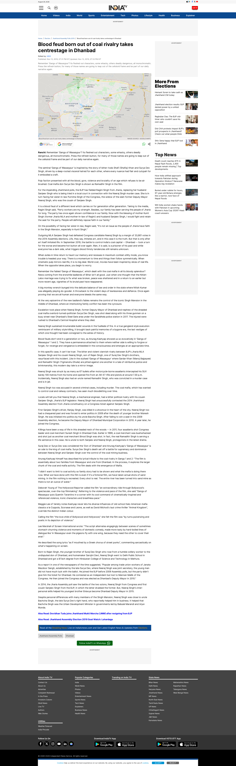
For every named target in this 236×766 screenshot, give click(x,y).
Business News (81, 710)
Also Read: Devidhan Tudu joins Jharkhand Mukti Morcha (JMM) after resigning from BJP (85, 613)
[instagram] (52, 743)
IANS (49, 56)
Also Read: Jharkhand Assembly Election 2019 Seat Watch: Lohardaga (75, 619)
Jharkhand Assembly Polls (50, 636)
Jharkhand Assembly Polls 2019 (63, 38)
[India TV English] (118, 8)
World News (80, 686)
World (79, 15)
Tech (123, 15)
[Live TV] (195, 8)
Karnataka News (155, 720)
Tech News (79, 703)
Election (47, 38)
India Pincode (43, 730)
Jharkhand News (155, 693)
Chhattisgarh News (156, 710)
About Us (41, 686)
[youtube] (59, 743)
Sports (91, 15)
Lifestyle (148, 15)
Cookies (60, 763)
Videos (56, 15)
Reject (173, 763)
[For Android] (166, 744)
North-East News (155, 700)
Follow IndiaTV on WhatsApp (92, 643)
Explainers (79, 706)
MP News (152, 696)
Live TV (41, 706)
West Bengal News (180, 693)
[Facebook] (40, 743)
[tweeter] (46, 743)
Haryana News (155, 689)
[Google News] (46, 144)
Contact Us (42, 682)
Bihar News (153, 682)
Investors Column (45, 700)
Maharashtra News (180, 682)
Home (44, 15)
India (68, 15)
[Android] (189, 1)
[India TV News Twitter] (195, 1)
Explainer (190, 15)
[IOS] (187, 1)
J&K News (153, 717)
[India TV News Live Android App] (104, 744)
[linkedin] (65, 743)
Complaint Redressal (46, 693)
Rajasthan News (179, 686)
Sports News (80, 700)
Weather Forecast (45, 726)
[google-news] (71, 743)
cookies (145, 763)
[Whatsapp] (143, 144)
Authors (41, 710)
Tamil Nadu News (156, 703)
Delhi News (153, 686)
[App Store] (126, 744)
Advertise (42, 689)
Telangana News (180, 689)
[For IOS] (188, 744)
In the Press (43, 696)
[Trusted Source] (65, 144)
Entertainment (107, 15)
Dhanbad (70, 636)
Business (175, 15)
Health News (80, 713)
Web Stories (43, 713)
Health (162, 15)
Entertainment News (83, 696)
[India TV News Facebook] (192, 1)
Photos (135, 15)
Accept (158, 763)
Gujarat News (154, 713)
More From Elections (167, 84)
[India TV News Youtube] (197, 1)
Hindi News (42, 703)
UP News (152, 706)
